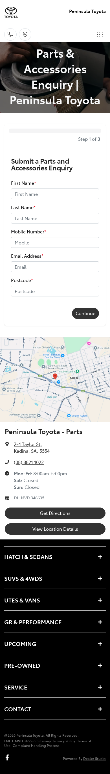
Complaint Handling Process (36, 745)
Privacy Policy (64, 741)
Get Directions (55, 513)
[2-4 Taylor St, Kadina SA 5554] (25, 34)
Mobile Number (28, 231)
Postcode (22, 280)
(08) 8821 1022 (29, 462)
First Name (23, 183)
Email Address (27, 256)
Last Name (23, 207)
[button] (99, 34)
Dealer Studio (94, 758)
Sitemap (44, 741)
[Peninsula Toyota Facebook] (8, 757)
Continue (85, 313)
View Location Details (55, 529)
